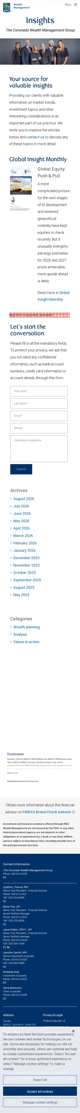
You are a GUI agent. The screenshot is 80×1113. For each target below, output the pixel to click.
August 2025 (23, 587)
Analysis (20, 634)
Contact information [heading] (16, 864)
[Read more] (12, 772)
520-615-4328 (19, 940)
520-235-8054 (16, 920)
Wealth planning (26, 627)
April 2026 (21, 528)
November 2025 (26, 565)
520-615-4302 (19, 979)
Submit (21, 469)
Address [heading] (8, 1015)
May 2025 (21, 594)
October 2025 (24, 572)
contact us (35, 137)
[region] (40, 1070)
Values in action (26, 641)
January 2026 (24, 550)
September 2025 (27, 580)
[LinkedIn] (8, 947)
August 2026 (23, 498)
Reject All (40, 1080)
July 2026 (21, 506)
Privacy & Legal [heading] (53, 1015)
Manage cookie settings (40, 1102)
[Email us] (5, 877)
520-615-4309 (19, 995)
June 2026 (22, 513)
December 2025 (26, 557)
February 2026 (25, 543)
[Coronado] (40, 51)
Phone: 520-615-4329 (15, 873)
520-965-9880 (16, 963)
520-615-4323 (19, 917)
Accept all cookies (40, 1091)
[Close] (73, 1031)
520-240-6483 (16, 897)
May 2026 (21, 521)
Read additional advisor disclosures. (23, 781)
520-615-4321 (19, 894)
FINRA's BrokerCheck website (47, 812)
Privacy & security (52, 1020)
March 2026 (23, 535)
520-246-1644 (16, 943)
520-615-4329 (19, 959)
